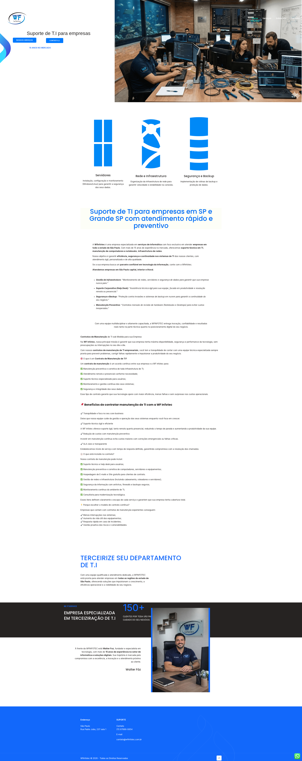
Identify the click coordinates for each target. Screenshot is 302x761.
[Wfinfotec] (17, 18)
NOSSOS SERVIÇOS (24, 40)
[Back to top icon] (219, 758)
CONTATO (53, 40)
